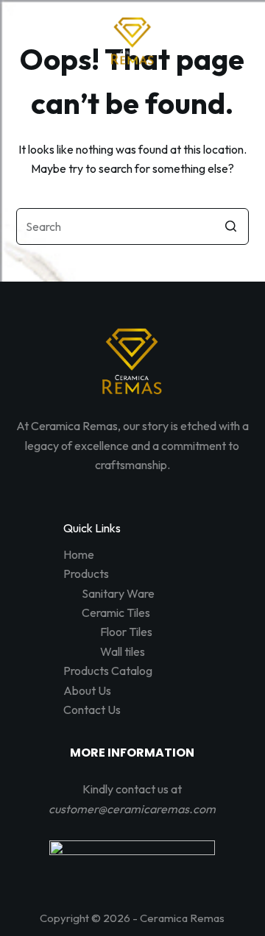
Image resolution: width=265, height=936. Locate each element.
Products (86, 573)
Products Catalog (107, 670)
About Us (87, 690)
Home (78, 554)
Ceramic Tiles (116, 612)
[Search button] (230, 226)
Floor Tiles (126, 631)
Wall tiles (122, 651)
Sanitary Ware (118, 593)
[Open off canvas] (132, 93)
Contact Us (92, 709)
